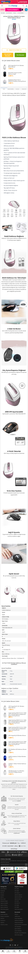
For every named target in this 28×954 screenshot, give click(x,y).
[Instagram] (12, 945)
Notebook (3, 890)
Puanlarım (3, 920)
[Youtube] (15, 945)
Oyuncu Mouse (4, 905)
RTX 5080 (17, 905)
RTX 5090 (17, 907)
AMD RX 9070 (18, 899)
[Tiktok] (17, 945)
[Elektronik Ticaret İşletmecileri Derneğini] (14, 855)
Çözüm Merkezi (4, 914)
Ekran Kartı (3, 899)
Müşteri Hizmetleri (5, 916)
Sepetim (2, 922)
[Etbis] (22, 878)
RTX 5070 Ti (17, 903)
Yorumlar (17, 89)
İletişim (16, 914)
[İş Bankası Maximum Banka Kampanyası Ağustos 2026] (14, 10)
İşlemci (2, 897)
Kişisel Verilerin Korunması (21, 924)
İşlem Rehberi (18, 928)
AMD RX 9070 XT (18, 897)
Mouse (14, 95)
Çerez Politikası (18, 930)
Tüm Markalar (18, 926)
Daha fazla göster (5, 909)
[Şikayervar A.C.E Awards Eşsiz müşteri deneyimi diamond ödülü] (8, 878)
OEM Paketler (4, 888)
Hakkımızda (17, 916)
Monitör (2, 892)
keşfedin (19, 801)
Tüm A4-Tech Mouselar (7, 55)
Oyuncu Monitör (4, 907)
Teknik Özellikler (11, 89)
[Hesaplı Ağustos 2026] (14, 2)
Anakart (2, 895)
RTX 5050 (17, 888)
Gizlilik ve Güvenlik (19, 920)
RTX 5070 (17, 901)
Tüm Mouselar (20, 55)
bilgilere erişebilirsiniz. (19, 832)
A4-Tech (14, 19)
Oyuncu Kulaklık (4, 903)
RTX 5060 (17, 890)
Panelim (2, 918)
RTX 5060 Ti (17, 892)
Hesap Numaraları (19, 922)
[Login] (2, 5)
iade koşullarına (15, 816)
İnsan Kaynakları (18, 918)
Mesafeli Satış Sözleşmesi (20, 932)
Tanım (4, 89)
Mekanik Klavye (4, 901)
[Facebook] (10, 945)
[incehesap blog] (7, 934)
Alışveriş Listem (4, 924)
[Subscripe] (26, 864)
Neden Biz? (24, 89)
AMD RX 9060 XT (18, 895)
